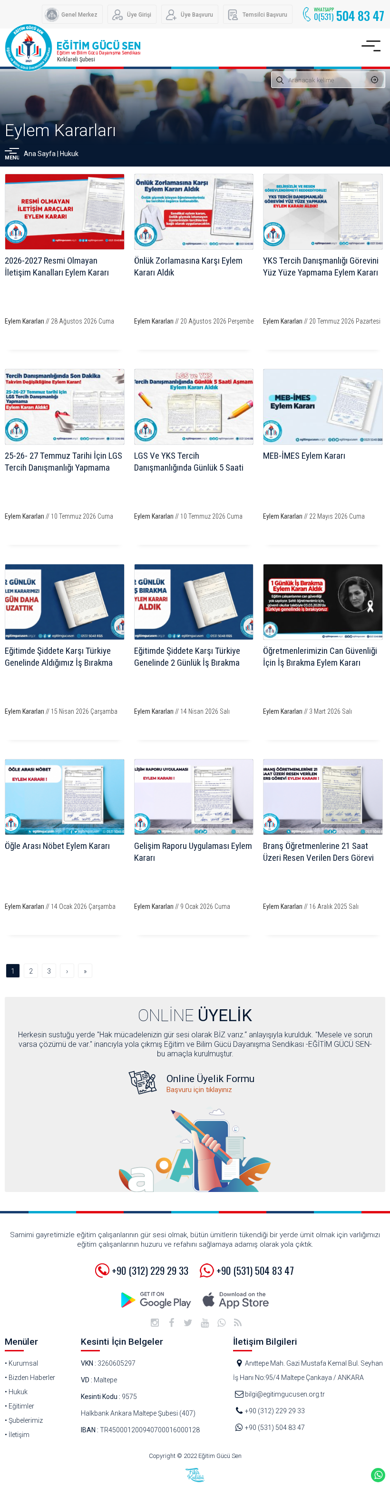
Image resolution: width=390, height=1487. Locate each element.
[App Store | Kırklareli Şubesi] (235, 1300)
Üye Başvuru (197, 14)
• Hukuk (16, 1392)
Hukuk (69, 154)
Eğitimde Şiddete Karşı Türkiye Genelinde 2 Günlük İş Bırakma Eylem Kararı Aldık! (187, 662)
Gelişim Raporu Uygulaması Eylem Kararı (193, 851)
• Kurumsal (21, 1363)
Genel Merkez (79, 14)
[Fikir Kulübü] (195, 1475)
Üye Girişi (139, 14)
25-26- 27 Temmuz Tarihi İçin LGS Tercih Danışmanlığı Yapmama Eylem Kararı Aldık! (63, 467)
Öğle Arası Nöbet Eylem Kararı (57, 845)
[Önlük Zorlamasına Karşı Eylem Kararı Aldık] (194, 211)
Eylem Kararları (60, 130)
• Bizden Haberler (30, 1377)
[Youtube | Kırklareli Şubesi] (204, 1322)
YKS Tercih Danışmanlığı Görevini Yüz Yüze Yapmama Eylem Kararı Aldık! (321, 272)
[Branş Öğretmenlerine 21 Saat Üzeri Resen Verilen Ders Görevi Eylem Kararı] (322, 797)
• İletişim (17, 1434)
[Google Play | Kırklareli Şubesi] (157, 1300)
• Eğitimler (19, 1406)
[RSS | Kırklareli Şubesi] (238, 1322)
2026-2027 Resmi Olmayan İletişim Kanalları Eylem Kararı (57, 266)
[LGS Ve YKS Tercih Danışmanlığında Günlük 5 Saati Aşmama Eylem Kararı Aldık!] (194, 406)
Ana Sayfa (40, 154)
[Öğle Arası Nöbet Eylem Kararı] (64, 797)
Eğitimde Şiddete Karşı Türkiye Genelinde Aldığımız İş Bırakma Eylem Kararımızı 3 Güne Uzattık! (61, 662)
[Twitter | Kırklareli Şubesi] (188, 1322)
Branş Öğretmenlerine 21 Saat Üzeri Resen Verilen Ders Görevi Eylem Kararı (318, 857)
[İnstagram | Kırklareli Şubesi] (154, 1322)
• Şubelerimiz (24, 1420)
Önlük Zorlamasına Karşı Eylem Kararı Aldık (188, 266)
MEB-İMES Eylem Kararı (304, 455)
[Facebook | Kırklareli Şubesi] (171, 1322)
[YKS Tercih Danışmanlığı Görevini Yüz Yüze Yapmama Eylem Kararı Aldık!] (322, 211)
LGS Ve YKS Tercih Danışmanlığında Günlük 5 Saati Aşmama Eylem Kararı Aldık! (189, 467)
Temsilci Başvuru (265, 14)
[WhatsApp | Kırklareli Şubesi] (221, 1322)
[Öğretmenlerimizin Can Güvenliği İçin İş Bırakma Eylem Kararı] (322, 602)
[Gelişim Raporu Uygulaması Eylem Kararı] (194, 797)
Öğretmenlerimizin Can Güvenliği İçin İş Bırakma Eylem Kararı (320, 656)
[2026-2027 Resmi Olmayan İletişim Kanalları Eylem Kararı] (64, 211)
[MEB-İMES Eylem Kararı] (322, 406)
